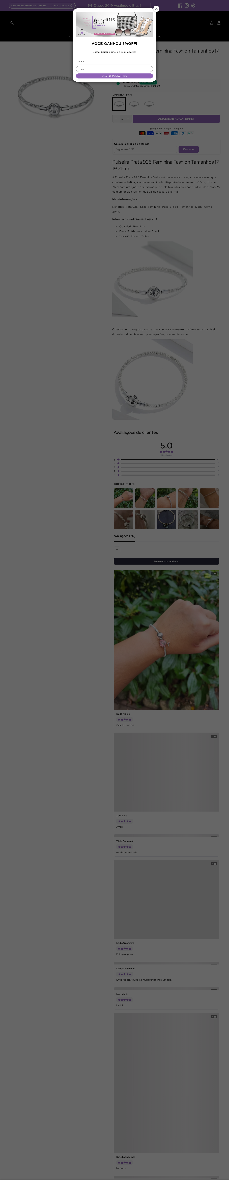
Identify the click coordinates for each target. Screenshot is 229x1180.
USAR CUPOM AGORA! (114, 76)
